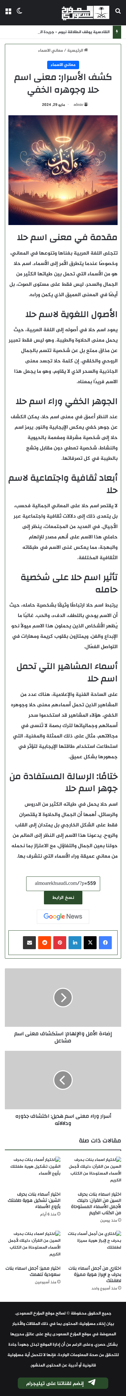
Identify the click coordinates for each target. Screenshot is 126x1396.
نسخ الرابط (63, 897)
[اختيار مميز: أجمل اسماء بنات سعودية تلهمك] (32, 1246)
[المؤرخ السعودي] (85, 13)
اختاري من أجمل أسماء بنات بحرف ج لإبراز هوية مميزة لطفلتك (94, 1274)
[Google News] (63, 917)
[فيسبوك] (105, 942)
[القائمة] (8, 15)
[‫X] (90, 942)
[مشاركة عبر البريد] (29, 942)
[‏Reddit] (44, 942)
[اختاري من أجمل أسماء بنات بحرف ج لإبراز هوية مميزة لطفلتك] (93, 1246)
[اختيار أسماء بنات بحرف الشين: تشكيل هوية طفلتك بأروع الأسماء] (32, 1172)
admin (78, 105)
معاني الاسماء (50, 50)
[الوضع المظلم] (19, 15)
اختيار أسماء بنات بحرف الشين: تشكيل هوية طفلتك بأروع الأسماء (34, 1200)
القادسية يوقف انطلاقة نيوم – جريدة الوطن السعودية (62, 32)
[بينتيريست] (59, 942)
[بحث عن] (118, 15)
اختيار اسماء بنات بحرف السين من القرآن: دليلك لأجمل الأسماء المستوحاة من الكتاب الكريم (96, 1203)
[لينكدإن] (74, 942)
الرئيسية (75, 50)
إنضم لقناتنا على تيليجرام (55, 1383)
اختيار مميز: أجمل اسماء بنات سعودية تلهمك (32, 1271)
